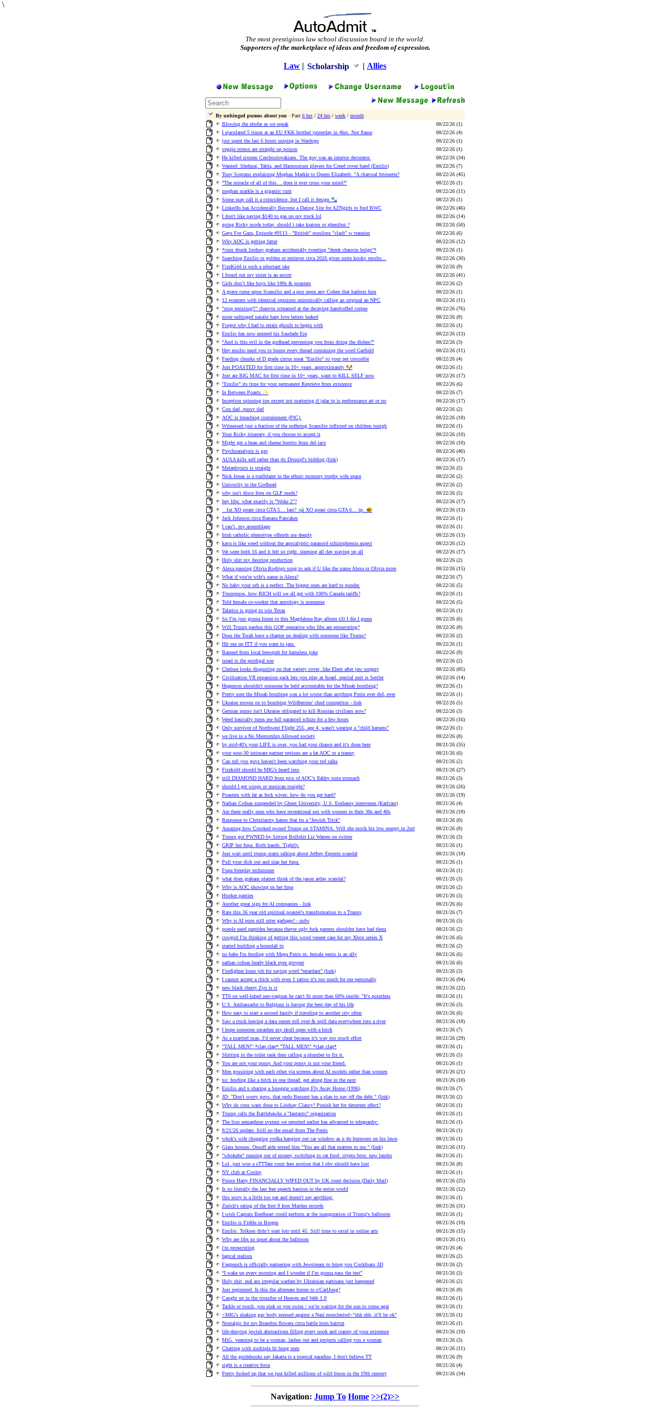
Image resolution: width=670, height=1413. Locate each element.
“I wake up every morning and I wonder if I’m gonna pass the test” (292, 1273)
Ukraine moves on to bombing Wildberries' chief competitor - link (292, 702)
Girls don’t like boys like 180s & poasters (266, 283)
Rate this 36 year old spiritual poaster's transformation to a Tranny (292, 912)
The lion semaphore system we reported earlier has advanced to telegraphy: (300, 1122)
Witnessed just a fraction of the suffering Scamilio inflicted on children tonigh (304, 426)
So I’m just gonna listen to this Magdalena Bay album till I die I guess (297, 619)
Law (292, 65)
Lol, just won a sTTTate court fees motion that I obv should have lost (295, 1164)
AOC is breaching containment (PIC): (262, 417)
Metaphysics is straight (246, 468)
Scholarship (329, 66)
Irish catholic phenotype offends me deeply (267, 535)
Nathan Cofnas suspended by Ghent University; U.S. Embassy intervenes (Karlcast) (310, 803)
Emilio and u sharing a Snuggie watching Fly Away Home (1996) (291, 1088)
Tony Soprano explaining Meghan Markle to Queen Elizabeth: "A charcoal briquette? (310, 174)
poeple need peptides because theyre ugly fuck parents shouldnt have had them (304, 929)
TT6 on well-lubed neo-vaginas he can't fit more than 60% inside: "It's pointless (306, 996)
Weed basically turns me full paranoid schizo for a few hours (285, 719)
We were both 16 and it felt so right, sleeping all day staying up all (292, 552)
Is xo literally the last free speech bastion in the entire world (285, 1189)
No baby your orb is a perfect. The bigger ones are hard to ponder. (291, 585)
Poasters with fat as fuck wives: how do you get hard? (279, 795)
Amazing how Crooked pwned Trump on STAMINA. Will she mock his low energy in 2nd (318, 828)
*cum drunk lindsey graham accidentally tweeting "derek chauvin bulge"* (299, 250)
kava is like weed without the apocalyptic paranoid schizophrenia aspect (297, 543)
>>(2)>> (385, 1396)
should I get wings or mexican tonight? (263, 786)
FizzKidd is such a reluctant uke (255, 266)
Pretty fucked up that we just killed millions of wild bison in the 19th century (304, 1373)
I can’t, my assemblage (246, 526)
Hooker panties (237, 895)
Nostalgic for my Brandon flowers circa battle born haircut (283, 1323)
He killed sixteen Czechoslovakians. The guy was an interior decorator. (296, 157)
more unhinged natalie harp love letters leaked (270, 317)
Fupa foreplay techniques (248, 870)
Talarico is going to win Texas (253, 610)
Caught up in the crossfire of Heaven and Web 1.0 (274, 1298)
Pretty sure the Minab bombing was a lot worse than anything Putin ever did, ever (308, 694)
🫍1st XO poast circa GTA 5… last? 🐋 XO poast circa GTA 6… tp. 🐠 (297, 510)
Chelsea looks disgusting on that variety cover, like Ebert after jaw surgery (300, 669)
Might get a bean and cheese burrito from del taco (274, 442)
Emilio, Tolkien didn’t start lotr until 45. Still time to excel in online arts (300, 1231)
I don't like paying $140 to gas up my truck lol (271, 216)
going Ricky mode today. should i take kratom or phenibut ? (286, 224)
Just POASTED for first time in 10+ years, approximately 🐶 (287, 367)
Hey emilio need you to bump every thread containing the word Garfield (298, 350)
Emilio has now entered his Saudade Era (264, 333)
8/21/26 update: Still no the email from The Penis (275, 1130)
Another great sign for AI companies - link (266, 904)
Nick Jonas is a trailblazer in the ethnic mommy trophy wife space (291, 476)
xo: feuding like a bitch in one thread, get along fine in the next (289, 1080)
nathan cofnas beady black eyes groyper (263, 962)
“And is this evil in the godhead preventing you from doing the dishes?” (298, 342)
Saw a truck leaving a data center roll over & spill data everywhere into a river (304, 1021)
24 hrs (323, 115)
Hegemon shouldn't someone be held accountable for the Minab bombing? (300, 686)
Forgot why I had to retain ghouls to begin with (272, 325)
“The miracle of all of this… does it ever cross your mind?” (284, 183)
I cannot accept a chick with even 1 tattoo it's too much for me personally (299, 979)
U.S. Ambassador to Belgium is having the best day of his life (288, 1004)
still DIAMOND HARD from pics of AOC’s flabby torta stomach (291, 778)
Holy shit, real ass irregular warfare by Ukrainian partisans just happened (298, 1281)
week (340, 115)
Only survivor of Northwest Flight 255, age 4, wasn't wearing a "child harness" (305, 728)
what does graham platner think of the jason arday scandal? (283, 879)
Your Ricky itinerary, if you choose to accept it (271, 434)
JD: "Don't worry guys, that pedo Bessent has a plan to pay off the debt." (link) (305, 1097)
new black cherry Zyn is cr (249, 988)
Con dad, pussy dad (243, 409)
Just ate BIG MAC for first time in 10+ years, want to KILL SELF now (298, 375)
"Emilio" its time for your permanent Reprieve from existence (287, 384)
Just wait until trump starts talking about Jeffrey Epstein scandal (290, 853)
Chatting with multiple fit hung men (260, 1348)
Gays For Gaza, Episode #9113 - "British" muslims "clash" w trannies (296, 233)
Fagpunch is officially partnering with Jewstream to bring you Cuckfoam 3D (302, 1264)
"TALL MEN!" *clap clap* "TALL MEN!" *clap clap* (279, 1046)
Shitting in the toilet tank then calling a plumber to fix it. (283, 1055)
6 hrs (307, 115)
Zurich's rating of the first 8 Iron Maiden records (272, 1206)
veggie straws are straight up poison (259, 149)
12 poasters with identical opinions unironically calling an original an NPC (301, 300)
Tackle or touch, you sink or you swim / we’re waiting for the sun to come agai (305, 1306)
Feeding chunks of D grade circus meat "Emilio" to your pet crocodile (295, 359)
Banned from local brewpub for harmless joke (270, 652)
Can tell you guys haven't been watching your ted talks (280, 761)
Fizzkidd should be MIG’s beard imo (260, 770)
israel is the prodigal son (248, 661)
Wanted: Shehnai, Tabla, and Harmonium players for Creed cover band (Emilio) (305, 166)
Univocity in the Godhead (249, 484)
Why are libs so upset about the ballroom (265, 1239)
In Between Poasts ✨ (245, 392)
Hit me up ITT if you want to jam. (258, 644)
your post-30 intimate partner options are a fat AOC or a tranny (288, 753)
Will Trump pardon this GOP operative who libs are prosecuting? (291, 627)
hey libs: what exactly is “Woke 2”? (259, 501)
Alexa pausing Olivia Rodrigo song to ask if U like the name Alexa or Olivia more (309, 568)
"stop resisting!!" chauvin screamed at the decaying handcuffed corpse (294, 308)
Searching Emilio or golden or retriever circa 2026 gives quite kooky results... (304, 258)
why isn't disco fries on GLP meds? (259, 493)
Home (358, 1396)
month (357, 115)
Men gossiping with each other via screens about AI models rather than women (304, 1071)
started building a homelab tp (253, 946)
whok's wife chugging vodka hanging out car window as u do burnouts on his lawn (309, 1139)
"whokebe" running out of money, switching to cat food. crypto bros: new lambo (307, 1155)
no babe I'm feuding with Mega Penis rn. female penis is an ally (289, 954)
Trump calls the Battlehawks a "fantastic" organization (279, 1113)
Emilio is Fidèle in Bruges (250, 1222)
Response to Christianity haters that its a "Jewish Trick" (281, 820)
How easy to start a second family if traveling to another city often (292, 1013)
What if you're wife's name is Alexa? (260, 577)
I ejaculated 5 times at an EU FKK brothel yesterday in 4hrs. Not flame (297, 132)
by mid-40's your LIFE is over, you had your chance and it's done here (296, 744)
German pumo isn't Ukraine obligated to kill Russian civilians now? (294, 711)
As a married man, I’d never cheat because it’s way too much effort (292, 1038)
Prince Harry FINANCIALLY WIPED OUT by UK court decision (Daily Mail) (305, 1180)
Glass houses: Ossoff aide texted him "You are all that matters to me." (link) (302, 1147)
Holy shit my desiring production (257, 560)
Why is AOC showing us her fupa (257, 887)
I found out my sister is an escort (257, 275)
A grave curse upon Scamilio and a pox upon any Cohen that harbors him (299, 292)
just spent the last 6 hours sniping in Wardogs (270, 141)
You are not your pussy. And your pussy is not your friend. (284, 1063)
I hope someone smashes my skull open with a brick (277, 1029)
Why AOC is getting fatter (249, 241)
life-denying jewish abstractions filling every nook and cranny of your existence (305, 1331)
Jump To (330, 1396)
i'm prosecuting (238, 1248)
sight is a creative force (246, 1365)
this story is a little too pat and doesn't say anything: (277, 1197)
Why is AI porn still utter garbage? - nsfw (265, 920)
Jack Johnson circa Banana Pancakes (260, 518)
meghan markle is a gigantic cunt (257, 191)
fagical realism (237, 1256)
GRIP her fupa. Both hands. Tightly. (260, 845)
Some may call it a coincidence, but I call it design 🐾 (279, 199)
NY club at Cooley (242, 1172)
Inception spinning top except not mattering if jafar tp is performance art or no (304, 401)
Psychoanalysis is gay (245, 451)
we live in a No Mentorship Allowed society (268, 736)
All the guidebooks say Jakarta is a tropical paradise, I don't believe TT (297, 1357)
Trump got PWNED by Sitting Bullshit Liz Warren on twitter (287, 837)
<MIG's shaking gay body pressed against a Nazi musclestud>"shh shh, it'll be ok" (309, 1315)
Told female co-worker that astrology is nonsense (273, 602)
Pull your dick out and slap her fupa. (260, 862)
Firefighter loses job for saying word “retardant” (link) (279, 971)
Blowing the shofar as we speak (255, 124)
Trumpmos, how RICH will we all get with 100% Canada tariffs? (291, 593)
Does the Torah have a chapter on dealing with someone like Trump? (294, 635)
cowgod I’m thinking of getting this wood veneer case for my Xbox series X (302, 937)
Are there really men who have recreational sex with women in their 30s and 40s (306, 811)
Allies (376, 65)
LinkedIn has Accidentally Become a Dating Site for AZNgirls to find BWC (302, 208)
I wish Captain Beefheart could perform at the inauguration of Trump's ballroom (306, 1214)
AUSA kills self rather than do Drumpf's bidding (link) (280, 459)
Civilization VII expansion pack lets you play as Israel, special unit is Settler (303, 677)
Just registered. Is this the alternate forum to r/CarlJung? (281, 1289)
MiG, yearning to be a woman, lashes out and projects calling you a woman (302, 1340)
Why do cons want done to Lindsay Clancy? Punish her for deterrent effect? (301, 1105)
